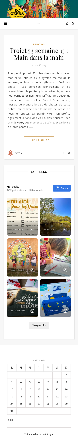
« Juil (10, 419)
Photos (39, 44)
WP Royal (48, 434)
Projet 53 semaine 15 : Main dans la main (39, 53)
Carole (19, 153)
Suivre (64, 188)
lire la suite (39, 140)
